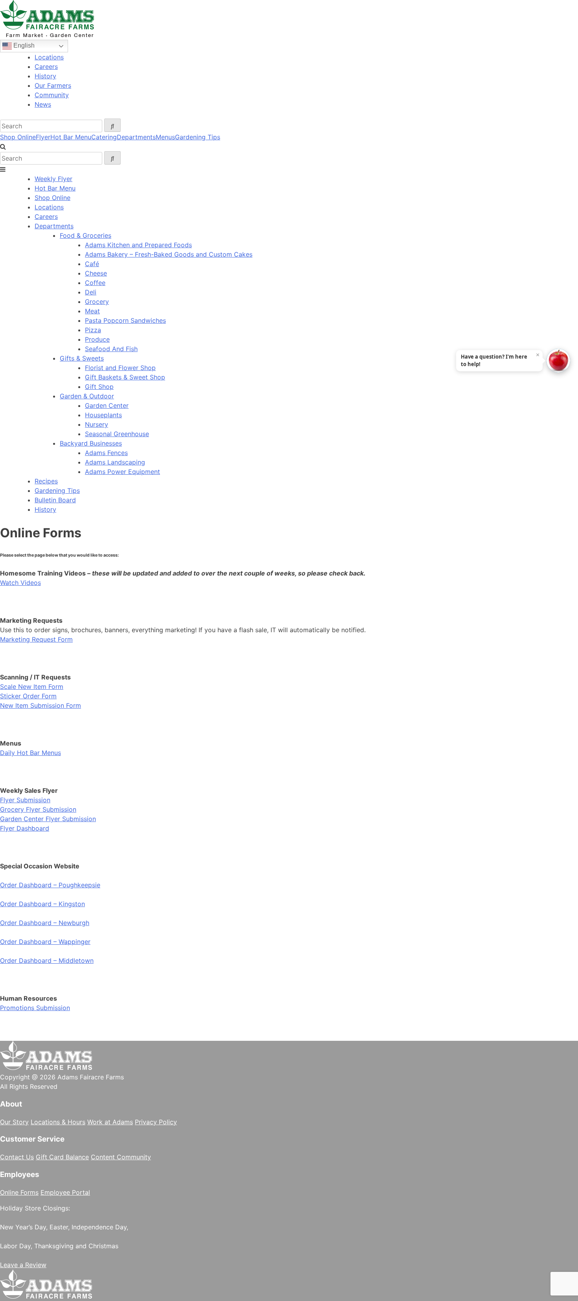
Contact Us (17, 1157)
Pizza (93, 330)
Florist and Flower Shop (120, 368)
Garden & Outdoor (87, 396)
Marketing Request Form (36, 639)
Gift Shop (99, 386)
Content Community (121, 1157)
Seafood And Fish (111, 349)
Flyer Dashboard (24, 828)
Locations (49, 57)
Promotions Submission (35, 1008)
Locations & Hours (58, 1122)
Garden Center (107, 405)
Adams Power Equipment (122, 472)
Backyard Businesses (91, 443)
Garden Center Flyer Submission (48, 819)
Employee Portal (65, 1192)
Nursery (96, 424)
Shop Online (18, 137)
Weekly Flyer (53, 179)
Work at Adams (110, 1122)
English (23, 45)
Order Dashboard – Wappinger (45, 942)
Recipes (46, 481)
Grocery (97, 301)
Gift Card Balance (62, 1157)
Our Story (14, 1122)
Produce (97, 339)
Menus (165, 137)
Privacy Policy (156, 1122)
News (43, 104)
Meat (92, 311)
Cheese (96, 273)
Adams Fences (106, 453)
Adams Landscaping (115, 462)
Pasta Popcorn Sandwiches (125, 320)
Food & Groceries (85, 235)
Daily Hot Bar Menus (30, 753)
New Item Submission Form (40, 705)
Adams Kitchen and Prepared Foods (138, 245)
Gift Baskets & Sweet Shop (125, 377)
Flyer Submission (25, 800)
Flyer (43, 137)
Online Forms (19, 1192)
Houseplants (103, 415)
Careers (46, 66)
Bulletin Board (55, 500)
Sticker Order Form (28, 696)
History (45, 76)
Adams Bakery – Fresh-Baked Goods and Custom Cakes (168, 254)
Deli (90, 292)
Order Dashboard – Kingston (42, 904)
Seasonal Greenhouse (117, 434)
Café (92, 264)
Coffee (95, 283)
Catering (104, 137)
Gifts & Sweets (82, 358)
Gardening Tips (197, 137)
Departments (136, 137)
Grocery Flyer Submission (38, 809)
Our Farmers (53, 85)
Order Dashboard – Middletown (47, 960)
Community (52, 95)
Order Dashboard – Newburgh (44, 923)
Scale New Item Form (31, 686)
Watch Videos (20, 583)
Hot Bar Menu (70, 137)
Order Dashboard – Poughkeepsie (50, 885)
